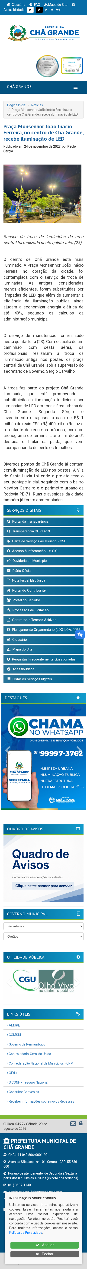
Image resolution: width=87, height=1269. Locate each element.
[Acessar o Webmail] (73, 1124)
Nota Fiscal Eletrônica (28, 580)
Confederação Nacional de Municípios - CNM (40, 1063)
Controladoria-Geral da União (29, 1054)
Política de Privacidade (25, 1232)
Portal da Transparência (29, 521)
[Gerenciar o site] (81, 1124)
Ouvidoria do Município (29, 561)
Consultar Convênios (23, 1092)
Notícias (37, 105)
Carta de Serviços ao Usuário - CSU (38, 541)
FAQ (36, 4)
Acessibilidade (23, 669)
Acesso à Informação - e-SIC (34, 551)
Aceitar (47, 1245)
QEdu (12, 1073)
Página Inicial (16, 105)
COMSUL (15, 1035)
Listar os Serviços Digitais (32, 679)
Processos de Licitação (30, 610)
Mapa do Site (58, 4)
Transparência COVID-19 (30, 531)
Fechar (47, 1254)
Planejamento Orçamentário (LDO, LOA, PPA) (45, 630)
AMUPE (14, 1025)
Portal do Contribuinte (28, 590)
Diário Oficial (21, 571)
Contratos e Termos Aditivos (33, 620)
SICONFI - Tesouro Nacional (28, 1082)
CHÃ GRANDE (19, 86)
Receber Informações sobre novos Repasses (41, 1101)
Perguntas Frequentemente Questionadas (43, 659)
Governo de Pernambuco (26, 1044)
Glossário (18, 4)
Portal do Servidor (26, 600)
